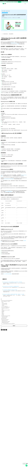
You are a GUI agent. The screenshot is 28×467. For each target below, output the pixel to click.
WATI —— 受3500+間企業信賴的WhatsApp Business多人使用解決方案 (8, 323)
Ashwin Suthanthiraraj (4, 17)
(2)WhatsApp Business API (4, 317)
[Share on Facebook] (4, 329)
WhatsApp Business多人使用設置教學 (5, 319)
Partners (7, 0)
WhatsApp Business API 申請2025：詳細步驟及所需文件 (11, 286)
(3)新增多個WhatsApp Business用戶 (5, 322)
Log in (24, 0)
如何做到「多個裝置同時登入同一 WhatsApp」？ (6, 301)
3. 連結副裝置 (3, 305)
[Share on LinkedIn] (3, 329)
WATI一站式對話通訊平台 (8, 191)
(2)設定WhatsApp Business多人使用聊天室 (6, 321)
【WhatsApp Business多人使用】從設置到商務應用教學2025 (6, 300)
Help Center (4, 0)
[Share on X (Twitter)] (1, 329)
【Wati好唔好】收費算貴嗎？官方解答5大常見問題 (10, 289)
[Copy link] (6, 329)
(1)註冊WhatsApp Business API (5, 320)
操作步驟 (2, 302)
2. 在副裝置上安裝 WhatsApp (4, 304)
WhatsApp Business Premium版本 (8, 178)
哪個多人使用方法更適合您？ (4, 318)
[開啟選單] (25, 3)
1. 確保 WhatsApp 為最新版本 (4, 303)
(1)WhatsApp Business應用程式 (5, 316)
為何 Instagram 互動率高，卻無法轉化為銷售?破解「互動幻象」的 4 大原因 (13, 294)
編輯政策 (19, 17)
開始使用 (14, 325)
